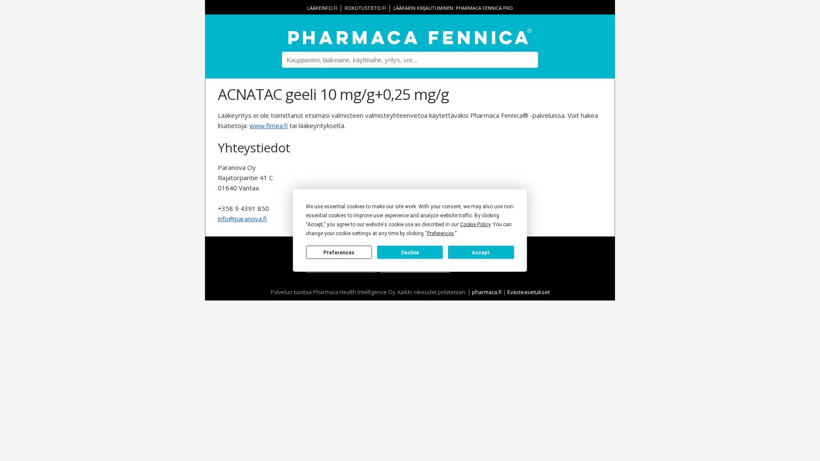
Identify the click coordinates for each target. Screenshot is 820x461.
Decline (410, 252)
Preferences (338, 252)
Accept (481, 252)
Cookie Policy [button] (475, 225)
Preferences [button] (440, 233)
